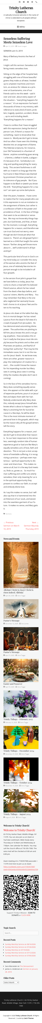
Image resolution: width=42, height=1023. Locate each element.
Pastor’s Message (11, 620)
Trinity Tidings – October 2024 (18, 782)
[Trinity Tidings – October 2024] (21, 769)
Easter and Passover (13, 683)
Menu (22, 27)
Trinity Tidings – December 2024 (19, 750)
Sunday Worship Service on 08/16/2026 (20, 944)
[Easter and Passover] (21, 670)
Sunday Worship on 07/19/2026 (17, 950)
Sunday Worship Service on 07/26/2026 (20, 947)
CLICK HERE (25, 915)
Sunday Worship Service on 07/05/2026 (20, 956)
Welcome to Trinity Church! (19, 830)
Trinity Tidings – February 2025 (18, 719)
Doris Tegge (21, 596)
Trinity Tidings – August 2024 (17, 814)
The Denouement (26, 966)
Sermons (9, 514)
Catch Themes (29, 1018)
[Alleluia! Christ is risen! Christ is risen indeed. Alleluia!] (21, 565)
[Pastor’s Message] (21, 609)
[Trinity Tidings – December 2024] (21, 737)
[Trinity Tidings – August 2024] (21, 801)
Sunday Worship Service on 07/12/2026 (20, 953)
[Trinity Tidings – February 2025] (21, 704)
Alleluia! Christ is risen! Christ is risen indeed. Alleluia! (18, 591)
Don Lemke (25, 624)
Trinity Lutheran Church (21, 10)
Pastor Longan (22, 46)
